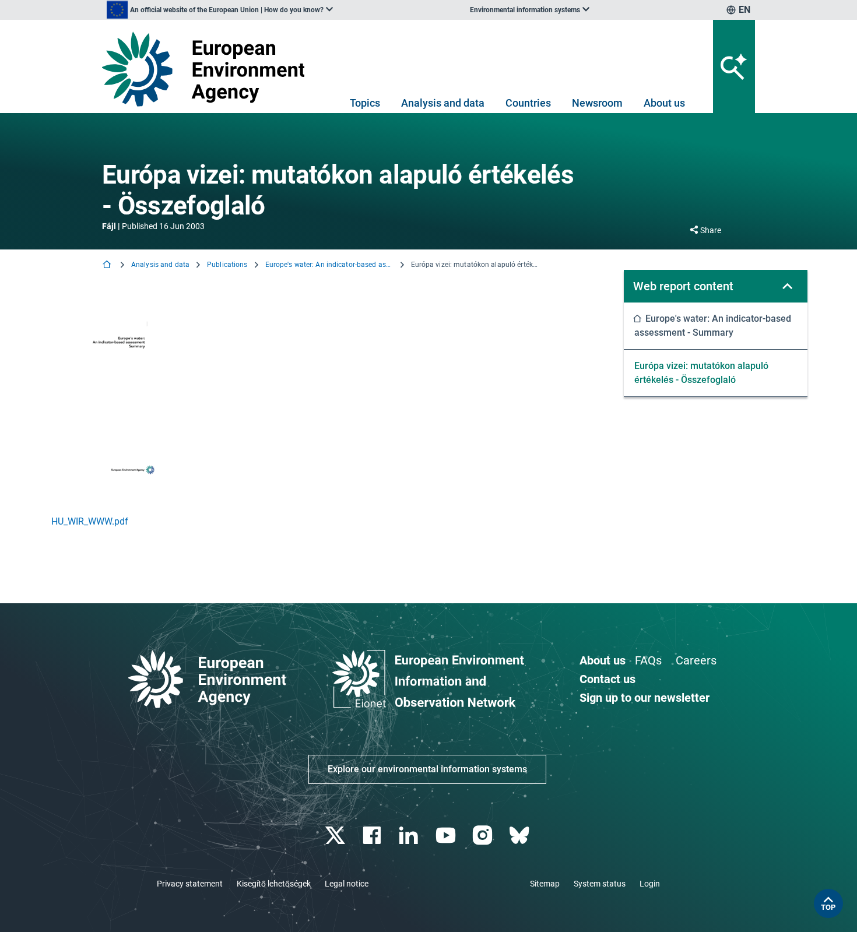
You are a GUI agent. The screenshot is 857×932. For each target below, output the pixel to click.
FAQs (648, 660)
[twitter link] (336, 835)
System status (600, 883)
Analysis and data (442, 103)
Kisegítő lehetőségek (274, 883)
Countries (528, 103)
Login (650, 883)
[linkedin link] (410, 835)
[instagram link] (483, 835)
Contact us (607, 679)
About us (664, 103)
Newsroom (597, 103)
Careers (696, 660)
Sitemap (545, 883)
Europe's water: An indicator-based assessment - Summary (329, 265)
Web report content (683, 286)
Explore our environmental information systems (427, 769)
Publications (227, 265)
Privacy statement (190, 883)
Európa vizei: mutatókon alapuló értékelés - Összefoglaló (701, 372)
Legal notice (346, 883)
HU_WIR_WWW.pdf (89, 521)
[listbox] (220, 10)
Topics (365, 103)
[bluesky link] (520, 835)
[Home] (108, 265)
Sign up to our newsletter (644, 698)
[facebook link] (373, 835)
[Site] (208, 69)
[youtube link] (447, 835)
